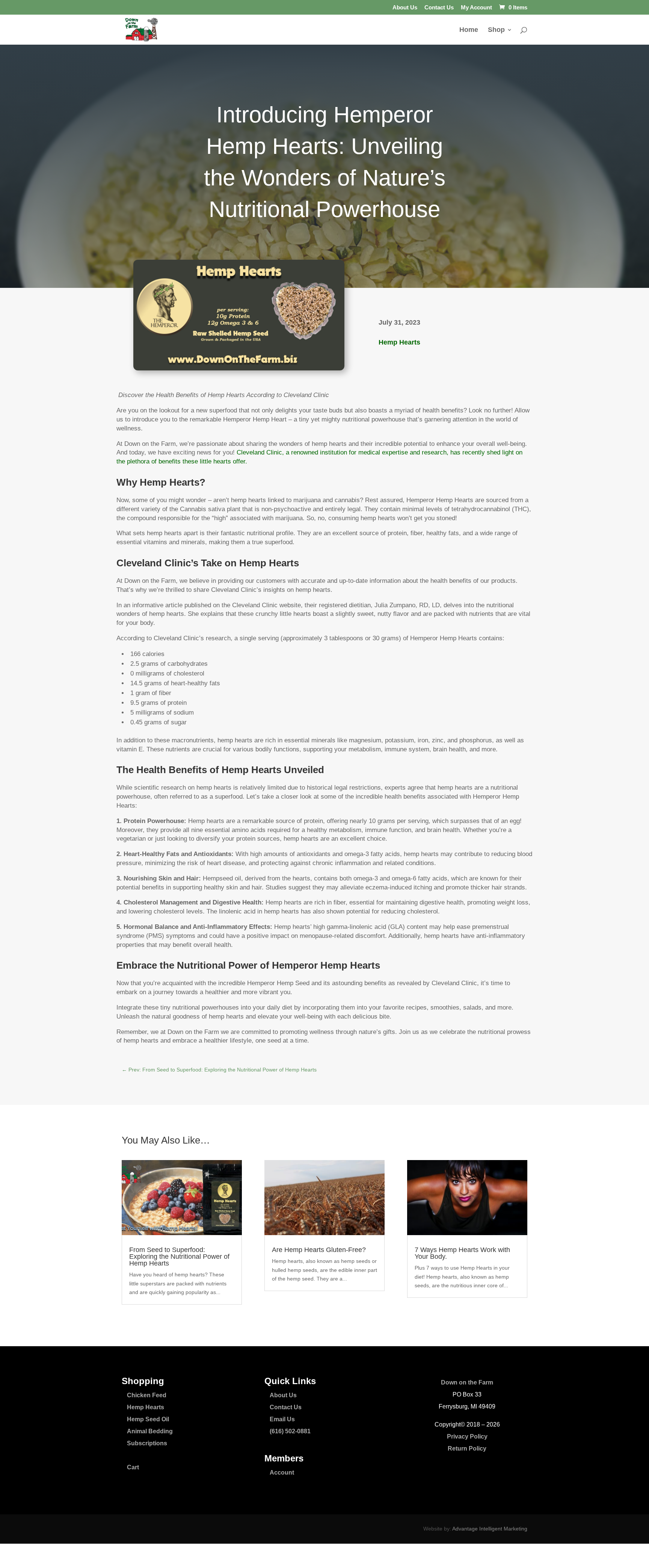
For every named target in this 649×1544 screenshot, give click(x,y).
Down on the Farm (467, 1382)
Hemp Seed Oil (148, 1419)
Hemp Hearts (399, 342)
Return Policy (467, 1448)
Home (468, 30)
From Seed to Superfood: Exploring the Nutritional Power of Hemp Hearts (179, 1256)
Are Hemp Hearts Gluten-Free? (319, 1250)
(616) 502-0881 (290, 1431)
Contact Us (439, 8)
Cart (133, 1467)
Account (282, 1472)
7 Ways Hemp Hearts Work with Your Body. (462, 1253)
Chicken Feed (146, 1395)
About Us (404, 8)
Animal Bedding (150, 1431)
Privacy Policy (467, 1436)
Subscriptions (147, 1443)
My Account (476, 8)
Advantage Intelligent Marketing (489, 1529)
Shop (496, 30)
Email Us (282, 1419)
